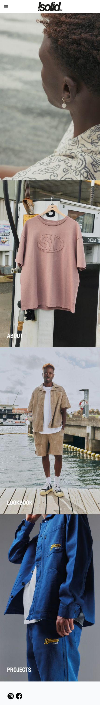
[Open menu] (5, 6)
